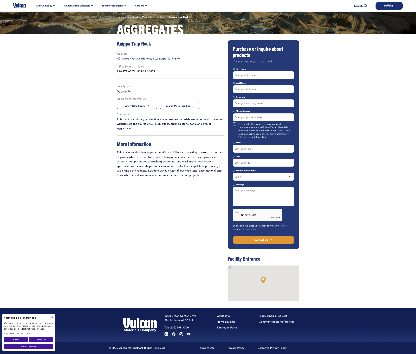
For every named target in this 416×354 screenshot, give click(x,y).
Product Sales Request (273, 315)
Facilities (160, 16)
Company (240, 97)
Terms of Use (206, 347)
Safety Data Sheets (135, 105)
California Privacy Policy (272, 347)
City (238, 156)
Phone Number (243, 111)
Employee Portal (227, 327)
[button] (263, 280)
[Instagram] (181, 334)
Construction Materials (77, 5)
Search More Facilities (178, 105)
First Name (241, 69)
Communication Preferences (276, 321)
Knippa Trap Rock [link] (178, 16)
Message (240, 184)
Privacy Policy (249, 228)
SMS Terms (270, 133)
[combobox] (263, 177)
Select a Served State (246, 170)
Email (238, 142)
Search (358, 5)
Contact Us (261, 239)
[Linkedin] (166, 334)
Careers (139, 5)
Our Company (44, 5)
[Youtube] (188, 334)
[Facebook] (174, 334)
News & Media (226, 321)
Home (120, 16)
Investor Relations (112, 5)
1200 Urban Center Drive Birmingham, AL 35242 (180, 318)
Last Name (241, 83)
